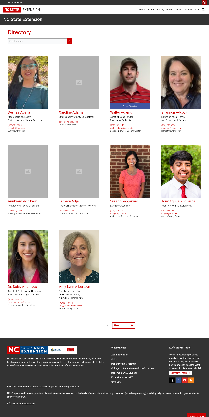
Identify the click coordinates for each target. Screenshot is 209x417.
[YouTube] (185, 380)
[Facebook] (178, 380)
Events (151, 9)
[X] (172, 380)
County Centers (164, 9)
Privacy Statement (71, 386)
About (142, 9)
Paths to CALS (192, 9)
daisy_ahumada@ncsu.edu (20, 302)
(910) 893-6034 (168, 125)
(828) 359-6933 (15, 125)
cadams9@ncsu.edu (68, 122)
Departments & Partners (123, 363)
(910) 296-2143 (117, 125)
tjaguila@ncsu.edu (169, 213)
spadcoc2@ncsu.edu (171, 128)
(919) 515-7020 (15, 299)
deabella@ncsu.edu (16, 128)
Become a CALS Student (124, 373)
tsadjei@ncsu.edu (67, 210)
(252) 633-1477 (168, 210)
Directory (19, 32)
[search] (204, 2)
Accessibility (28, 403)
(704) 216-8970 (66, 303)
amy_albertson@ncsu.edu (70, 306)
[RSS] (191, 380)
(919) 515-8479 (117, 210)
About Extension (119, 354)
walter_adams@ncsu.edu (121, 128)
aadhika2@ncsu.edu (17, 210)
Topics (178, 9)
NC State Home (15, 2)
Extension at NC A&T (122, 377)
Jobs (114, 359)
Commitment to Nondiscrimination (33, 386)
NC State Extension (22, 19)
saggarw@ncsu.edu (119, 213)
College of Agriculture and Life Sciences (132, 368)
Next (116, 325)
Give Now (116, 382)
